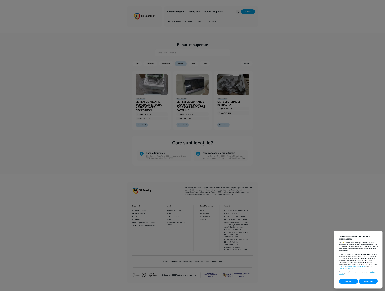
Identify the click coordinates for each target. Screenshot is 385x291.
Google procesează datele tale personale (352, 266)
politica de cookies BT (346, 268)
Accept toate (368, 281)
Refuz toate (348, 281)
